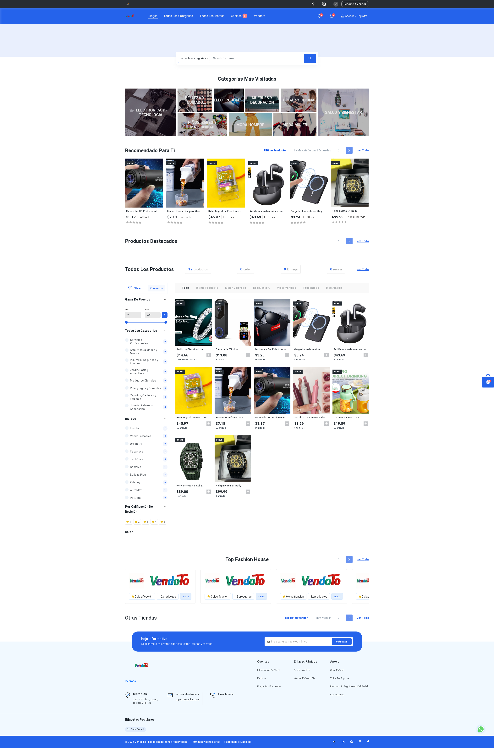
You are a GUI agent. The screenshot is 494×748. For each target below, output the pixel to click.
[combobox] (194, 58)
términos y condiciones (205, 741)
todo (185, 287)
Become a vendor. (355, 4)
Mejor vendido (286, 287)
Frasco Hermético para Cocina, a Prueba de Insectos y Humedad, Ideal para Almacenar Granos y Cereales (144, 211)
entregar (341, 641)
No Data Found (135, 729)
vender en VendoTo (304, 678)
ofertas (238, 16)
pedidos (261, 678)
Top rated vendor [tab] (296, 617)
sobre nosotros (302, 670)
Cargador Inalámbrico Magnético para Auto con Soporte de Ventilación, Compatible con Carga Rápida (267, 211)
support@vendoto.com (188, 699)
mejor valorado (235, 287)
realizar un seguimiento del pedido (349, 686)
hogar (153, 16)
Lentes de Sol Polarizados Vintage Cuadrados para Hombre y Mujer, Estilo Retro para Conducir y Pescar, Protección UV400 (272, 349)
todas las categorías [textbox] (193, 58)
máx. (147, 309)
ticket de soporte (339, 678)
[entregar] (310, 58)
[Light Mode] (335, 4)
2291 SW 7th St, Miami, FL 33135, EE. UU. (145, 701)
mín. (127, 309)
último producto (207, 287)
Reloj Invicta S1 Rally (303, 211)
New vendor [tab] (323, 617)
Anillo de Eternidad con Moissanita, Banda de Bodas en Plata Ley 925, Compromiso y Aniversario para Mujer (192, 349)
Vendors (259, 16)
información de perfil (268, 670)
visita (186, 596)
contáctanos (337, 694)
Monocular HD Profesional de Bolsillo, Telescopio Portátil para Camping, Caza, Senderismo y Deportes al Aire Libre (270, 417)
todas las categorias (178, 16)
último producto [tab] (275, 150)
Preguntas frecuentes (269, 686)
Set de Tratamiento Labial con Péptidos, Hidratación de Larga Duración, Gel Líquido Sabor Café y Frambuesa (310, 417)
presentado (311, 287)
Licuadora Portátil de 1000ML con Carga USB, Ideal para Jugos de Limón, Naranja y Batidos (350, 417)
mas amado (334, 287)
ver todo (363, 150)
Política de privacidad (237, 741)
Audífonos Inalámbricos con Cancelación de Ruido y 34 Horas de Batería (226, 211)
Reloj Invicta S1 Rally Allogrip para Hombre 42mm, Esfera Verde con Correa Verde (349, 211)
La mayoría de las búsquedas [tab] (312, 150)
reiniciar (158, 288)
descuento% (261, 287)
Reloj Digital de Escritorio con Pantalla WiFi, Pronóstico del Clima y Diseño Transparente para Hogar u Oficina (185, 211)
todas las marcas (212, 16)
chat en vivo (337, 670)
